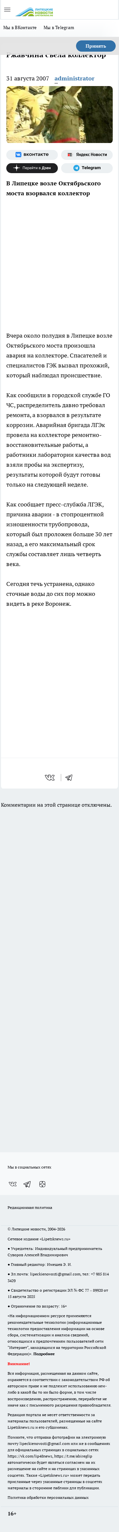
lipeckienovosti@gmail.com (55, 1273)
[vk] (50, 777)
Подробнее (44, 1353)
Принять (96, 46)
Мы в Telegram (59, 27)
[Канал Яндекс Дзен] (32, 168)
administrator (75, 78)
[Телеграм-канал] (87, 168)
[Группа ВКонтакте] (32, 155)
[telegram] (71, 777)
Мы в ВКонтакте (20, 27)
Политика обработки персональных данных (48, 1497)
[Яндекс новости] (87, 155)
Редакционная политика (30, 1207)
